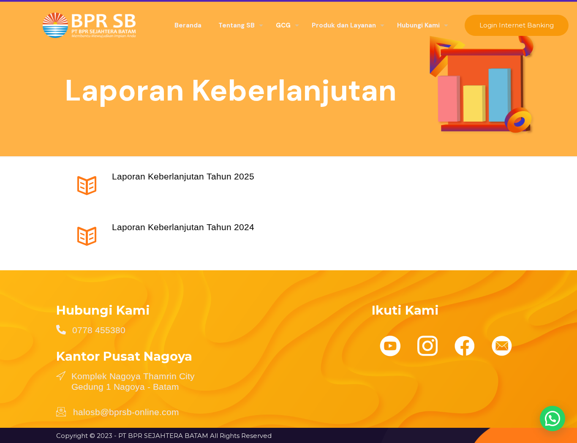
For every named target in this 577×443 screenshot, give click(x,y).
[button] (552, 418)
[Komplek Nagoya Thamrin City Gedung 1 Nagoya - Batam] (60, 375)
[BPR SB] (80, 25)
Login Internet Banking (516, 25)
